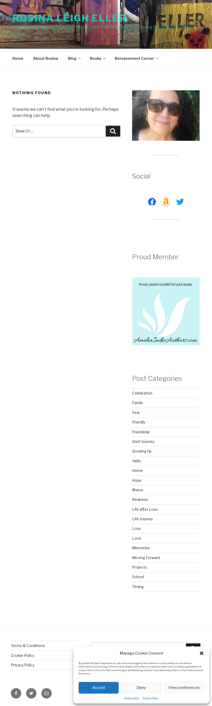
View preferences (184, 687)
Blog (72, 58)
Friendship (141, 432)
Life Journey (142, 519)
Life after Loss (145, 509)
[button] (201, 653)
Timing (138, 586)
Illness (137, 490)
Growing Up (142, 451)
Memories (141, 548)
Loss (136, 528)
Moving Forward (146, 557)
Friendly (138, 422)
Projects (139, 567)
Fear (136, 412)
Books (95, 58)
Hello (136, 461)
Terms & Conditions (28, 645)
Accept (98, 687)
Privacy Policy (150, 697)
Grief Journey (143, 441)
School (138, 577)
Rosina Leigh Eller (69, 18)
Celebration (142, 393)
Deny (141, 687)
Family (137, 402)
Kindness (140, 499)
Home (17, 58)
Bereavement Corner (134, 58)
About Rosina (45, 58)
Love (136, 538)
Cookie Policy (132, 697)
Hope (136, 480)
